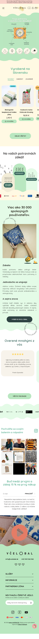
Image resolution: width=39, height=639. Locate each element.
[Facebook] (19, 612)
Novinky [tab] (11, 79)
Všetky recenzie (19, 396)
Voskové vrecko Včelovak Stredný (9, 111)
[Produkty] (9, 224)
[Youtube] (26, 612)
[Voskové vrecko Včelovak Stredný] (9, 96)
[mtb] (4, 196)
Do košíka (10, 119)
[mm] (35, 196)
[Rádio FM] (27, 412)
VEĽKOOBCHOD (31, 179)
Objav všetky (20, 136)
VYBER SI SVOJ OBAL (19, 319)
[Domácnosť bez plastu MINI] (26, 96)
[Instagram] (36, 431)
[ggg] (20, 196)
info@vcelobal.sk (12, 559)
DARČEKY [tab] (20, 79)
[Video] (19, 532)
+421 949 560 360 (27, 559)
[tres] (12, 196)
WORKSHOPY (19, 173)
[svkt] (27, 196)
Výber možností (27, 118)
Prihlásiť (29, 494)
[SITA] (17, 412)
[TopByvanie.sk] (7, 412)
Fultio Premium (22, 624)
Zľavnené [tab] (29, 79)
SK (29, 7)
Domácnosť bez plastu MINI (26, 111)
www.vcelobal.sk (14, 622)
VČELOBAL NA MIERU (8, 185)
